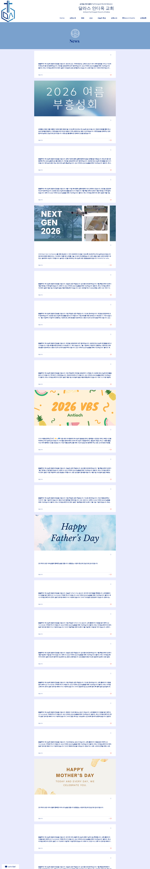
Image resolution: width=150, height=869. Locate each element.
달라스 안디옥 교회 (96, 8)
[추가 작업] (111, 55)
